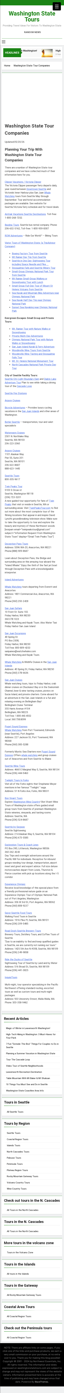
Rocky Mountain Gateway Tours (22, 1176)
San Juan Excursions (15, 633)
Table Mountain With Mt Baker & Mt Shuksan (28, 1078)
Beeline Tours (12, 225)
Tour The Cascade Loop (18, 1059)
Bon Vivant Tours (13, 798)
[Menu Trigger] (57, 6)
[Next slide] (60, 1)
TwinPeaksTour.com (39, 508)
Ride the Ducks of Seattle (18, 959)
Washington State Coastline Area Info (25, 1090)
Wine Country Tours (16, 1188)
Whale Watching (13, 586)
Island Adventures (14, 579)
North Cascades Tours (18, 1151)
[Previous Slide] (56, 1)
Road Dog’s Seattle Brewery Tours (23, 930)
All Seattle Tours (15, 1112)
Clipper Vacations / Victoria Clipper (23, 182)
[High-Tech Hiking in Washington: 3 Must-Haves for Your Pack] (43, 54)
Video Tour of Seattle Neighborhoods (24, 1066)
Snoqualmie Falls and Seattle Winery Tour (33, 268)
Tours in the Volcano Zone (20, 1252)
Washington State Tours (32, 16)
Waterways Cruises (15, 432)
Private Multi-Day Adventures (27, 336)
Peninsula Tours (15, 1164)
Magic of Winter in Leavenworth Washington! (28, 1028)
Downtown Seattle (36, 189)
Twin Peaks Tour (13, 486)
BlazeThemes (41, 1381)
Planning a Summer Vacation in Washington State (30, 1053)
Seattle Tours (12, 475)
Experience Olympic (15, 884)
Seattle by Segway (15, 826)
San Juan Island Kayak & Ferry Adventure (33, 346)
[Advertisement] (32, 100)
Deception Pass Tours (16, 543)
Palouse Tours (14, 1158)
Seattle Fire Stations (16, 393)
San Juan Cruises (13, 680)
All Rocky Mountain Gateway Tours (24, 1295)
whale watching (29, 755)
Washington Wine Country (26, 801)
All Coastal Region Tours (19, 1316)
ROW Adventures (14, 235)
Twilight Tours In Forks (17, 780)
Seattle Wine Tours (15, 766)
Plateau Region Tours (17, 1170)
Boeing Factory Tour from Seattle (29, 253)
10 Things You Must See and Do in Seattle (27, 1084)
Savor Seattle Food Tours (18, 912)
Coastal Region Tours (17, 1139)
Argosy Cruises (12, 400)
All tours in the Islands (18, 1274)
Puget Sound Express (16, 726)
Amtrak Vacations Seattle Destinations (25, 214)
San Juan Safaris (13, 608)
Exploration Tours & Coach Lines (21, 844)
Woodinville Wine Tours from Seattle (31, 350)
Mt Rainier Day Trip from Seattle (29, 257)
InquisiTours (11, 977)
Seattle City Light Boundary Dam (22, 379)
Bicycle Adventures (15, 407)
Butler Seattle (12, 422)
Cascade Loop (24, 386)
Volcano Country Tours (18, 1182)
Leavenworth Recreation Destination (24, 1072)
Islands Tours (13, 1145)
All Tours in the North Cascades (22, 1210)
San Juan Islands (30, 411)
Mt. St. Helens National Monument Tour (32, 361)
